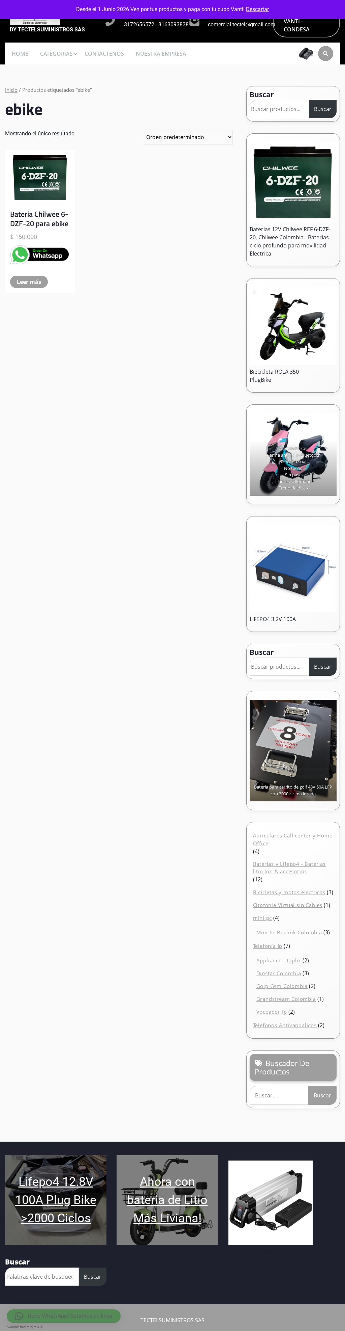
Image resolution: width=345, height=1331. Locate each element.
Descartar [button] (257, 9)
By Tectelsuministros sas (47, 29)
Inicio (11, 89)
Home (20, 53)
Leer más (29, 282)
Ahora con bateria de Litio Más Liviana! (167, 1200)
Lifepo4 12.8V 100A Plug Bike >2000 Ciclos (55, 1200)
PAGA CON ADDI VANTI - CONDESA (305, 21)
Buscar (262, 94)
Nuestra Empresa (161, 53)
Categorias (56, 53)
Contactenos (104, 53)
